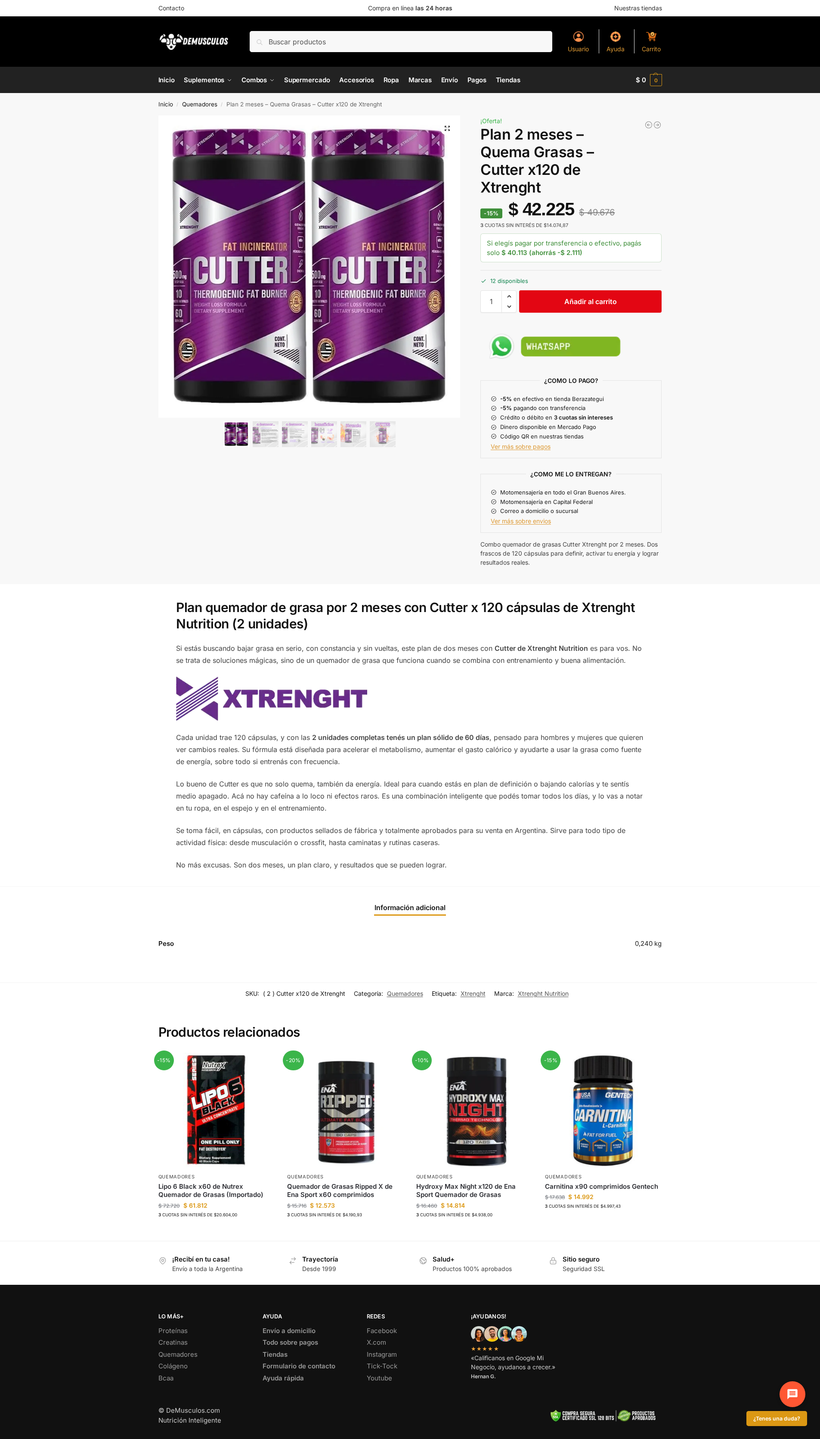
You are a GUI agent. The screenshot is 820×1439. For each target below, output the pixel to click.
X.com (376, 1342)
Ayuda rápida (283, 1378)
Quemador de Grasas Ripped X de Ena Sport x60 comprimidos (340, 1190)
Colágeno (173, 1366)
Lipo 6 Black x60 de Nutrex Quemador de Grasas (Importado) (210, 1190)
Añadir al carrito (590, 301)
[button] (649, 80)
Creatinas (173, 1342)
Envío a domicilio (289, 1331)
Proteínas (173, 1331)
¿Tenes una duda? (776, 1418)
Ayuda (615, 49)
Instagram (382, 1354)
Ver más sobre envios (521, 521)
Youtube (379, 1378)
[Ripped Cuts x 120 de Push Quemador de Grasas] (657, 125)
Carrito (651, 49)
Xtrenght (473, 993)
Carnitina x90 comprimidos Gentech (601, 1186)
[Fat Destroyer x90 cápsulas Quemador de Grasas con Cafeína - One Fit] (648, 125)
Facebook (382, 1331)
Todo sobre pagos (290, 1342)
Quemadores (199, 104)
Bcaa (165, 1378)
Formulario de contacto (299, 1366)
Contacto (171, 8)
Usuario (578, 49)
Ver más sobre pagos (521, 446)
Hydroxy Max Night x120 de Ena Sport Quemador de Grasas (466, 1190)
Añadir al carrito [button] (216, 1232)
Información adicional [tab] (410, 907)
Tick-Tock (382, 1366)
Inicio (165, 104)
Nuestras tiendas (638, 8)
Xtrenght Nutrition (543, 993)
